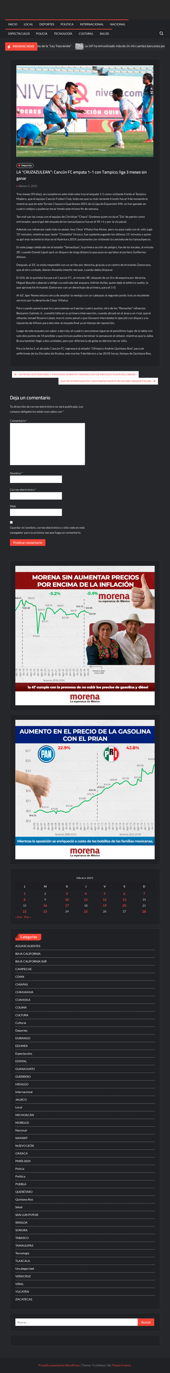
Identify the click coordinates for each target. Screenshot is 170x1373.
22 (25, 911)
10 (67, 899)
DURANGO (22, 1038)
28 (144, 911)
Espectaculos (19, 33)
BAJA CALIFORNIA (28, 953)
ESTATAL (21, 1061)
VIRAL (19, 1284)
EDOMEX (21, 1046)
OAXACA (21, 1153)
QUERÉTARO (24, 1191)
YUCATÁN (22, 1291)
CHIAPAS (21, 984)
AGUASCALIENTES (27, 946)
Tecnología (63, 33)
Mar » (27, 917)
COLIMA (21, 1007)
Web (13, 506)
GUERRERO (23, 1076)
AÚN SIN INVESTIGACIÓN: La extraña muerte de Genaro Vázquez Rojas (106, 381)
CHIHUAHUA (24, 992)
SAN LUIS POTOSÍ (26, 1215)
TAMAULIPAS (24, 1245)
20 (124, 905)
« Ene (18, 917)
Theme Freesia (121, 1365)
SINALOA (21, 1222)
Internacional (92, 24)
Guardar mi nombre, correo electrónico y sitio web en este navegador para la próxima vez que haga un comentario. (47, 530)
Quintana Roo (24, 1199)
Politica (67, 24)
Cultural (86, 33)
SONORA (21, 1230)
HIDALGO (21, 1084)
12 (105, 899)
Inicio (12, 24)
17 (67, 905)
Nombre (16, 473)
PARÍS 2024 (22, 1161)
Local (28, 24)
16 (45, 905)
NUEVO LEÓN (24, 1145)
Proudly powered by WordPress (59, 1365)
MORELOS (22, 1122)
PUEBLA (20, 1184)
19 (105, 905)
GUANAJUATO (25, 1069)
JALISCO (21, 1099)
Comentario (18, 420)
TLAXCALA (22, 1261)
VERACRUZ (23, 1276)
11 (86, 899)
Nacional (117, 24)
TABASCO (22, 1238)
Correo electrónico (23, 489)
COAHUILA (22, 999)
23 (45, 911)
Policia (41, 33)
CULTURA (21, 1015)
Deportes (46, 24)
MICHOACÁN (24, 1115)
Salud (104, 33)
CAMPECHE (23, 969)
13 (124, 899)
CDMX (19, 976)
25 (86, 911)
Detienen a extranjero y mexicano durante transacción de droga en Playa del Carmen (77, 374)
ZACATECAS (23, 1299)
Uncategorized (24, 1268)
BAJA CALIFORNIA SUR (31, 961)
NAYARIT (21, 1138)
